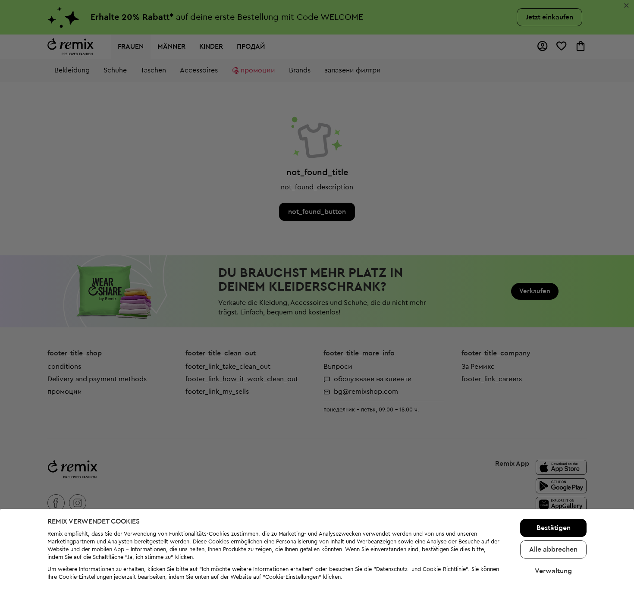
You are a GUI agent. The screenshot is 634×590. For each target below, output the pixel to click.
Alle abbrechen (553, 549)
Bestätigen (554, 527)
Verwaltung (553, 571)
